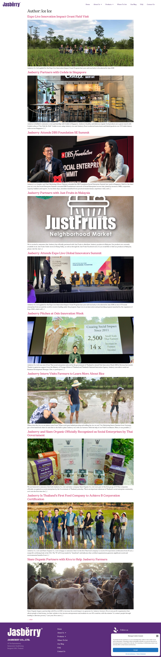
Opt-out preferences (131, 653)
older (30, 619)
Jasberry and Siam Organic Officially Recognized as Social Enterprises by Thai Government (80, 433)
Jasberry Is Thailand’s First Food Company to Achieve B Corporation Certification (73, 497)
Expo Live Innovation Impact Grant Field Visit (58, 16)
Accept (135, 650)
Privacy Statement (141, 653)
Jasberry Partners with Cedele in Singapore (56, 72)
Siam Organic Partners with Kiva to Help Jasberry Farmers (67, 559)
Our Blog (133, 4)
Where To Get (122, 4)
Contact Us (150, 4)
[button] (157, 636)
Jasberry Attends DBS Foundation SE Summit (58, 132)
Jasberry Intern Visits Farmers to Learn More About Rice (65, 373)
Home (88, 4)
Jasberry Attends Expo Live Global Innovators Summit (64, 253)
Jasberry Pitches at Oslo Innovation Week (55, 313)
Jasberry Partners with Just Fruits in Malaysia (58, 193)
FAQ (141, 4)
